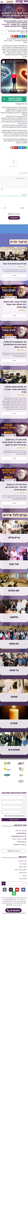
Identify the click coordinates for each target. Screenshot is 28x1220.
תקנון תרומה (22, 878)
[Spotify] (14, 893)
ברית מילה (14, 538)
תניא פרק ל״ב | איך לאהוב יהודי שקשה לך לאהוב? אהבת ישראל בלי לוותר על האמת (14, 442)
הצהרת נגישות (22, 861)
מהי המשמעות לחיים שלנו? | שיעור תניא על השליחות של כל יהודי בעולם (14, 345)
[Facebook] (23, 890)
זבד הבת (14, 564)
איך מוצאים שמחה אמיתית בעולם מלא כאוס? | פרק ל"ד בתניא (15, 389)
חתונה (14, 697)
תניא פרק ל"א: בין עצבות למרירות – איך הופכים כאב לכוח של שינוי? (15, 487)
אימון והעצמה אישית (20, 870)
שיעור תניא (11, 31)
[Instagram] (11, 890)
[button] (2, 2)
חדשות (24, 876)
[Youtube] (17, 890)
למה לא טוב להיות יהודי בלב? (14, 264)
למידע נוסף (9, 905)
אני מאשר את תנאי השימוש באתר (14, 816)
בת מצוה (14, 644)
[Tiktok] (5, 890)
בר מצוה (14, 670)
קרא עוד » (14, 275)
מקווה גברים (23, 864)
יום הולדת (14, 591)
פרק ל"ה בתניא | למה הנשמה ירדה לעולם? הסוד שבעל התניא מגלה (14, 304)
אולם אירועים (22, 867)
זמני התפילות (22, 873)
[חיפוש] (4, 883)
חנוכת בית (14, 750)
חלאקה (14, 617)
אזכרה (14, 723)
